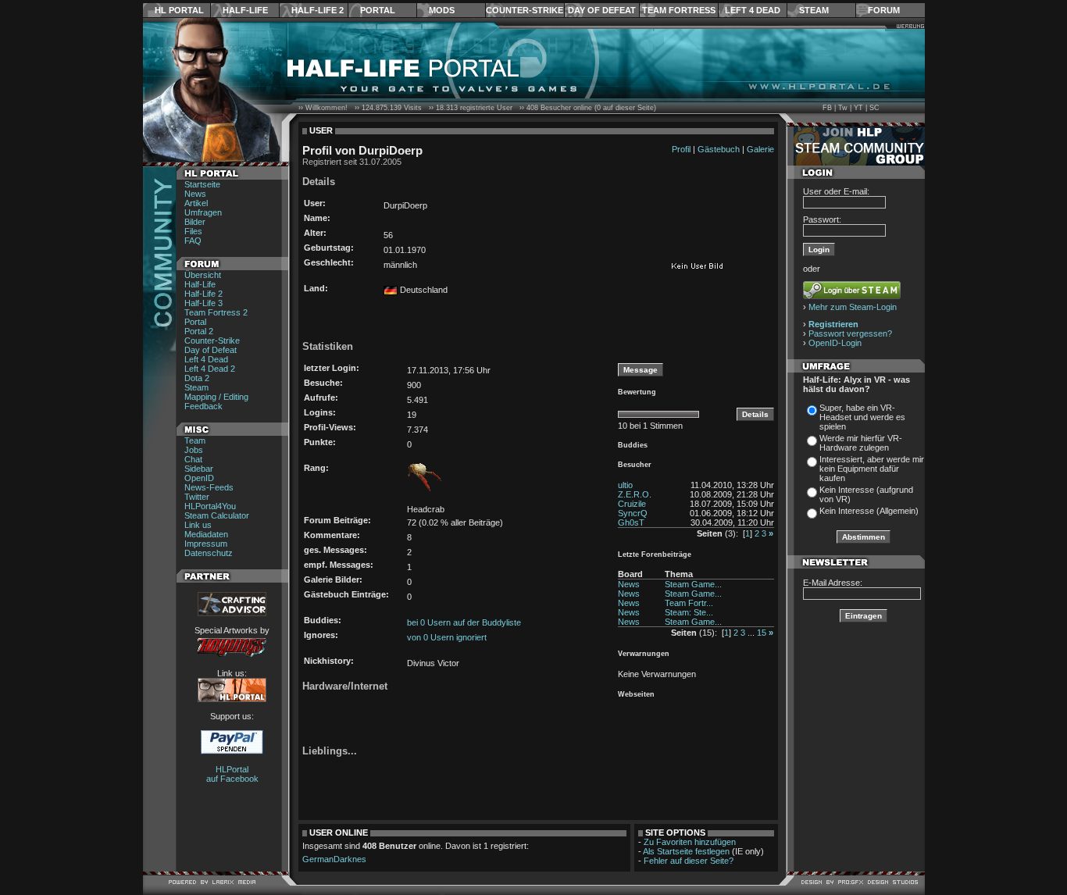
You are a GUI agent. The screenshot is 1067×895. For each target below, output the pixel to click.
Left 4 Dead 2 (209, 368)
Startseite (202, 184)
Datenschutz (208, 553)
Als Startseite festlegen (686, 851)
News (195, 193)
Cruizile (632, 503)
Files (193, 231)
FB (827, 108)
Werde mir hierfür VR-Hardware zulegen (860, 442)
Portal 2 (198, 331)
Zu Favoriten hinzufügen (690, 842)
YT (858, 108)
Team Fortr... (689, 603)
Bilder (194, 221)
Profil (681, 149)
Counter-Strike (524, 10)
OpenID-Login (835, 343)
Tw (843, 108)
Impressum (205, 543)
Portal (377, 10)
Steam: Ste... (689, 612)
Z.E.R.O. (634, 494)
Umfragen (203, 212)
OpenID (199, 478)
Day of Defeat (602, 10)
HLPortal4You (210, 506)
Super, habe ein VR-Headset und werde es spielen (862, 417)
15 (761, 632)
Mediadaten (206, 534)
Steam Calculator (216, 515)
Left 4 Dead (752, 10)
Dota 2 (196, 378)
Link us (198, 525)
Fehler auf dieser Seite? (688, 860)
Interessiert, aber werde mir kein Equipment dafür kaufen (871, 469)
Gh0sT (631, 522)
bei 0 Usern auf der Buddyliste (464, 622)
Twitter (196, 496)
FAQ (193, 240)
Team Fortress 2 (216, 312)
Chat (193, 459)
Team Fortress (678, 10)
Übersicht (202, 275)
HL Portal (179, 10)
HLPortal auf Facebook (232, 774)
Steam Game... (693, 584)
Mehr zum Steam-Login (852, 307)
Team (194, 440)
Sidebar (198, 468)
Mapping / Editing (216, 396)
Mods (442, 10)
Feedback (203, 406)
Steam (814, 10)
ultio (625, 485)
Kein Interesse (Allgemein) (869, 510)
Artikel (196, 203)
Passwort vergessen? (850, 333)
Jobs (193, 450)
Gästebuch (719, 149)
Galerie (760, 149)
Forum (884, 10)
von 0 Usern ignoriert (447, 637)
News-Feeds (209, 487)
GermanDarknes (334, 859)
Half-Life (245, 10)
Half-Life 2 (317, 10)
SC (874, 108)
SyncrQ (633, 513)
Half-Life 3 (203, 303)
